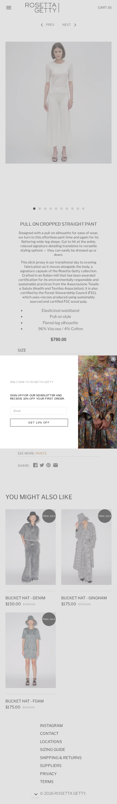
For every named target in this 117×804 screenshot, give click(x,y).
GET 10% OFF (39, 422)
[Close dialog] (113, 359)
